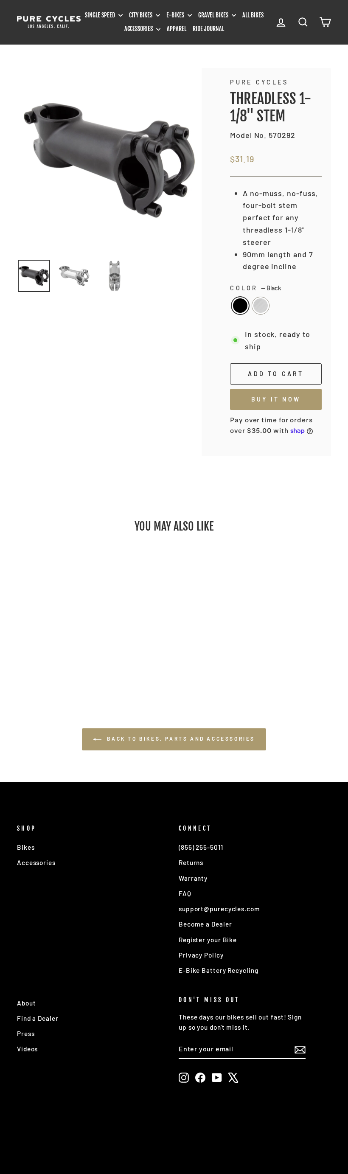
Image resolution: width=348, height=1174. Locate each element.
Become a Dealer (205, 924)
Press (26, 1033)
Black (240, 305)
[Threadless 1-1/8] (47, 657)
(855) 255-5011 (201, 847)
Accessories (139, 28)
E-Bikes (175, 15)
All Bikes (253, 15)
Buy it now (275, 399)
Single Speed (100, 15)
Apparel (176, 28)
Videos (27, 1049)
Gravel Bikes (214, 15)
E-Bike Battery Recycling (218, 970)
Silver (260, 305)
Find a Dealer (38, 1018)
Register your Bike (208, 940)
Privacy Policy (201, 955)
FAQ (185, 893)
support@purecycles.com (219, 909)
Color (255, 288)
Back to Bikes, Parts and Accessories (180, 738)
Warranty (193, 878)
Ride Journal (208, 28)
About (26, 1003)
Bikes (26, 847)
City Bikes (141, 15)
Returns (191, 862)
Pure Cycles (259, 82)
